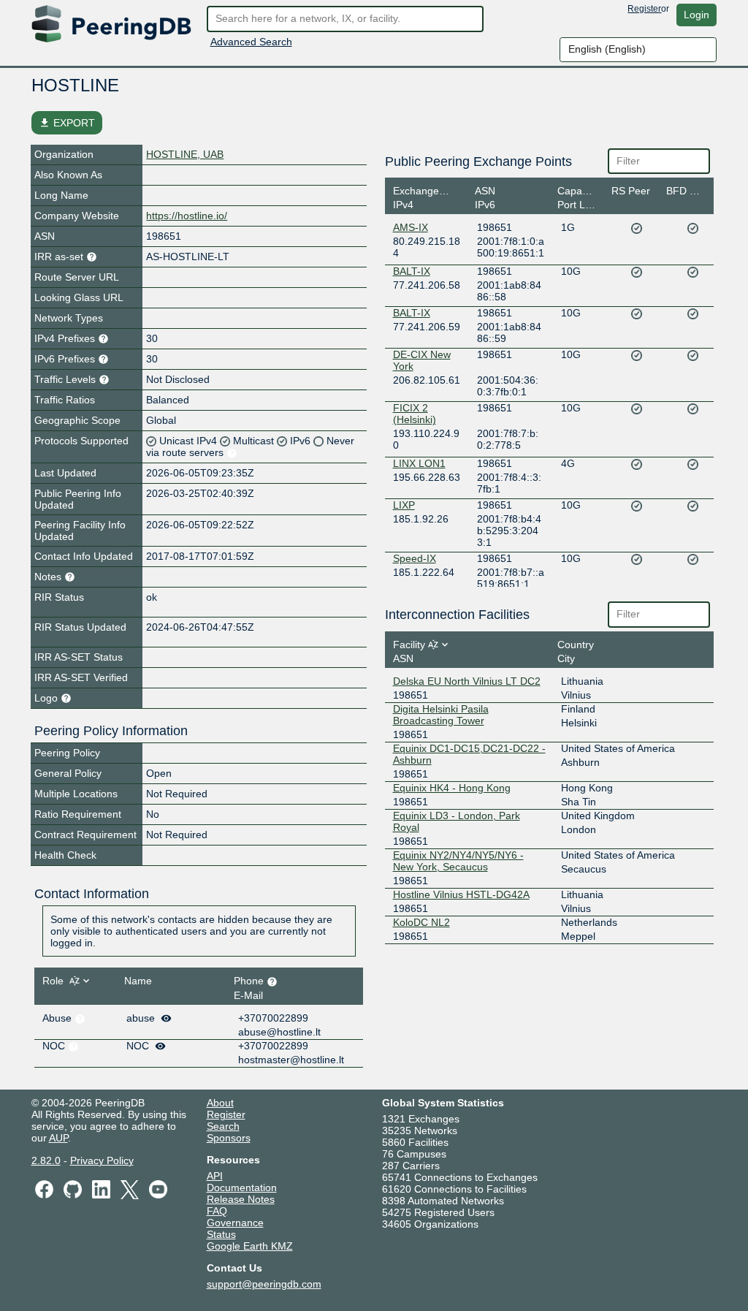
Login (696, 14)
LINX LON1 (419, 463)
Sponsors (229, 1138)
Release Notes (241, 1199)
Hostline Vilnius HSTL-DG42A (461, 894)
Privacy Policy (102, 1160)
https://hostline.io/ (186, 215)
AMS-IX (410, 227)
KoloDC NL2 (421, 922)
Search (223, 1126)
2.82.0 (46, 1160)
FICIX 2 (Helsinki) (414, 413)
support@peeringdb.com (264, 1284)
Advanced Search (251, 42)
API (215, 1176)
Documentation (242, 1187)
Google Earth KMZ (250, 1246)
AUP (58, 1138)
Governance (235, 1222)
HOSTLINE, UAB (185, 154)
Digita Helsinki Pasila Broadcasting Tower (441, 714)
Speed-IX (414, 558)
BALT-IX (411, 271)
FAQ (217, 1211)
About (220, 1103)
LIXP (404, 505)
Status (221, 1234)
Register (644, 9)
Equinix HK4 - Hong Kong (452, 788)
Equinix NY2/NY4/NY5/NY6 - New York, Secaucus (458, 861)
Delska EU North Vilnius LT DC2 (467, 681)
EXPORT (67, 123)
